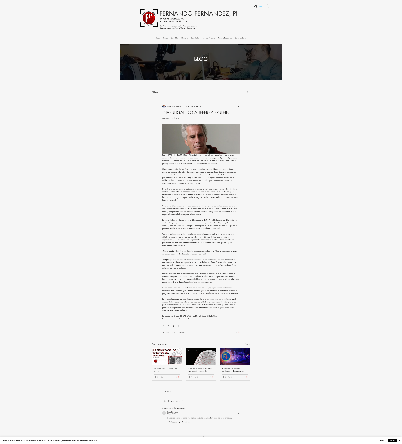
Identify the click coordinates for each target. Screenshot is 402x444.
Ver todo (247, 344)
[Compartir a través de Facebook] (163, 326)
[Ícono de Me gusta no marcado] (168, 422)
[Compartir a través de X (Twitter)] (168, 326)
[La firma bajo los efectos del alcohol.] (167, 356)
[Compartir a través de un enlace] (179, 326)
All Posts (155, 92)
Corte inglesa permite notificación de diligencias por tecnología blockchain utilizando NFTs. (234, 369)
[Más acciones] (238, 106)
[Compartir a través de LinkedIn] (174, 326)
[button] (267, 6)
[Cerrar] (399, 440)
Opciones (382, 441)
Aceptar (392, 441)
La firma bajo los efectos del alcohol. (165, 369)
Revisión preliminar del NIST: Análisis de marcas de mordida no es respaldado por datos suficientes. (200, 369)
